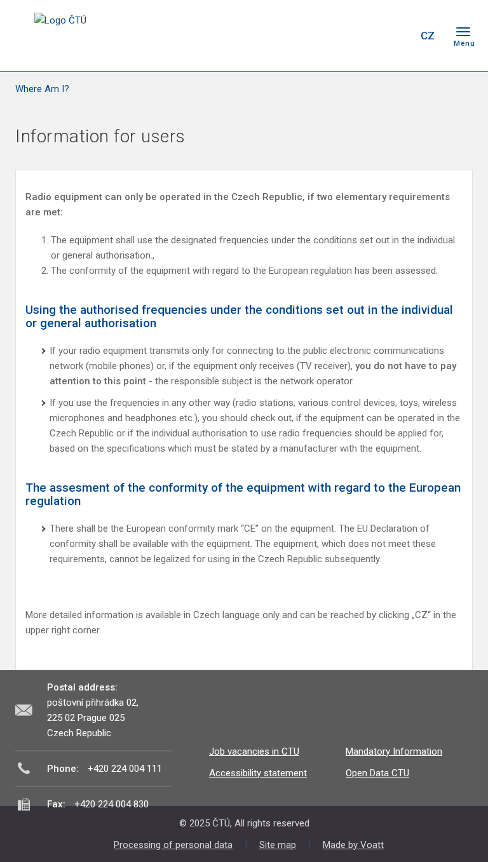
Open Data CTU (377, 773)
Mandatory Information (394, 751)
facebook (319, 35)
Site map (277, 845)
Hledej (395, 35)
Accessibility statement (258, 773)
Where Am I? (42, 89)
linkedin (363, 35)
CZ (428, 35)
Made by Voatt (353, 845)
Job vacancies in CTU (254, 751)
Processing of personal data (173, 845)
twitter (341, 35)
